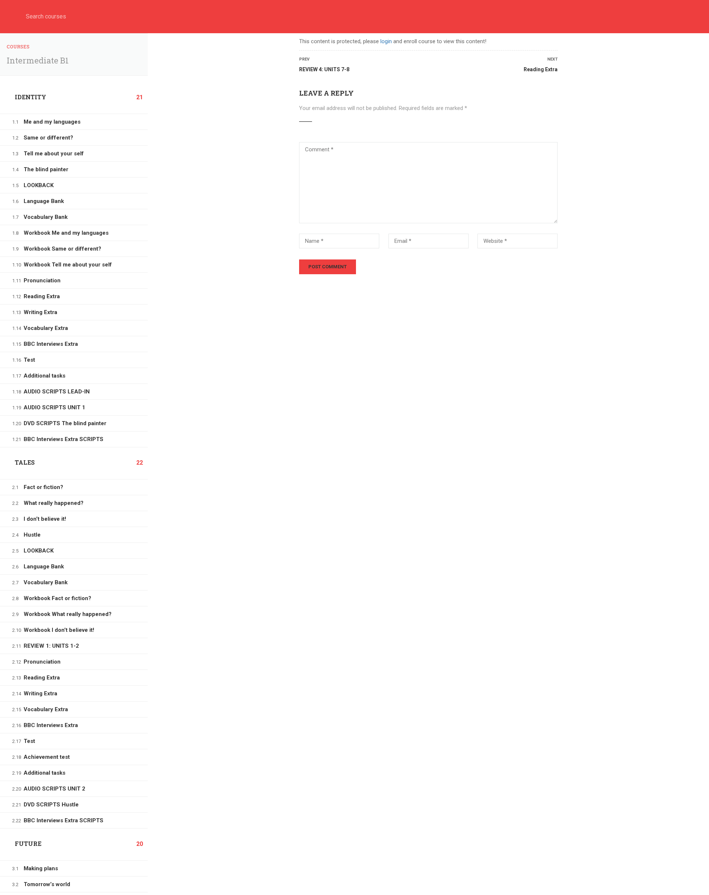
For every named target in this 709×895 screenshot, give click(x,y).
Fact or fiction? (43, 487)
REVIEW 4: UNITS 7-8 (324, 69)
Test (29, 360)
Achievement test (47, 757)
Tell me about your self (54, 153)
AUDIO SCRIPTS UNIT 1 (54, 407)
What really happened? (53, 503)
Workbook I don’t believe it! (59, 630)
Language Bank (44, 201)
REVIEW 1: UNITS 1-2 (51, 646)
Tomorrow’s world (47, 884)
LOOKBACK (39, 185)
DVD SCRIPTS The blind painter (65, 423)
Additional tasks (44, 375)
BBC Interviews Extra (51, 344)
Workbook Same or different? (62, 248)
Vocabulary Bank (46, 217)
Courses (18, 46)
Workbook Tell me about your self (68, 264)
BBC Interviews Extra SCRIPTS (63, 439)
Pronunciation (42, 280)
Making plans (41, 868)
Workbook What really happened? (68, 614)
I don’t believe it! (45, 519)
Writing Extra (40, 312)
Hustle (32, 534)
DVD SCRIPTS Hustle (51, 804)
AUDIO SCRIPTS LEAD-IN (57, 391)
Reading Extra (42, 296)
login (386, 41)
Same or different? (48, 137)
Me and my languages (52, 121)
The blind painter (46, 169)
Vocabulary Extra (46, 328)
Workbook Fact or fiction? (57, 598)
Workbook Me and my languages (66, 233)
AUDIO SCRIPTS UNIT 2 (54, 788)
